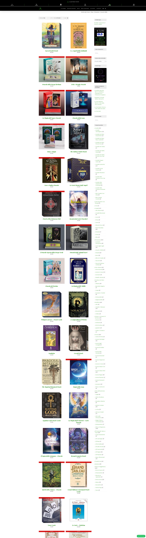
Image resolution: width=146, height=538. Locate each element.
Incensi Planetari (100, 377)
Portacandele (99, 297)
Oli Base (98, 441)
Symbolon (52, 353)
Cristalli (97, 208)
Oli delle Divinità (100, 447)
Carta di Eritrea (99, 337)
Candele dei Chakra (100, 146)
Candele (97, 128)
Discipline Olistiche (100, 401)
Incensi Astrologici (100, 339)
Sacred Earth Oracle (51, 51)
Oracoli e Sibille (99, 250)
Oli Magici (98, 452)
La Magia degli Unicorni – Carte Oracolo (78, 421)
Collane (97, 314)
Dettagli (58, 35)
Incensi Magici (99, 375)
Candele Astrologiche (99, 131)
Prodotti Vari (98, 461)
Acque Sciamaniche (100, 434)
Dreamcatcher (99, 473)
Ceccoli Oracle (78, 353)
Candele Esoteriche (100, 164)
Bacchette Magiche (100, 286)
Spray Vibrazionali (100, 457)
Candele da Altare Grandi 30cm (100, 135)
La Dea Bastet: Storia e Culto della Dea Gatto (100, 107)
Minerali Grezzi (99, 225)
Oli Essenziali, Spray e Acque (100, 431)
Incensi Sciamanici (100, 380)
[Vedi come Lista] (67, 18)
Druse (97, 220)
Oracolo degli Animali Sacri (78, 252)
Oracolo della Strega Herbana (51, 84)
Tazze (97, 490)
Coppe (97, 290)
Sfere (97, 237)
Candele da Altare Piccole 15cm (100, 143)
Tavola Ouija (99, 487)
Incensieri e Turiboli (100, 293)
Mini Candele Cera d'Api (100, 194)
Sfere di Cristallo (100, 258)
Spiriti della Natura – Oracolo (51, 490)
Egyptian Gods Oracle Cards (52, 420)
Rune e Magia (51, 152)
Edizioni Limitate (100, 405)
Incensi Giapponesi (100, 360)
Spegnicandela (99, 300)
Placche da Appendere (98, 476)
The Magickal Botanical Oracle (51, 387)
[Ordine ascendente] (52, 18)
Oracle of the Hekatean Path (52, 219)
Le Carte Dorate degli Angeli (78, 185)
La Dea (97, 409)
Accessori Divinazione (98, 242)
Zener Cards (52, 525)
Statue (97, 482)
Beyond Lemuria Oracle (78, 456)
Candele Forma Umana (99, 169)
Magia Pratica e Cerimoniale (99, 421)
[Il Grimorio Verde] (73, 1)
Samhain (97, 464)
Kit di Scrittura (99, 325)
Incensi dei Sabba (100, 347)
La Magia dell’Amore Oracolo (51, 118)
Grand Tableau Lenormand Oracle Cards (78, 491)
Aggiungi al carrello (48, 35)
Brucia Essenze (99, 470)
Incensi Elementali (100, 356)
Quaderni (98, 328)
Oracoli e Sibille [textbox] (100, 61)
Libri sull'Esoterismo (100, 391)
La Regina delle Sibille (79, 286)
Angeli (97, 394)
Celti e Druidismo (100, 397)
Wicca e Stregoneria (100, 427)
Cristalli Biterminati (100, 213)
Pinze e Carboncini (100, 387)
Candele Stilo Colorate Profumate (100, 188)
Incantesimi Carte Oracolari (79, 219)
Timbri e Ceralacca (100, 330)
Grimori (97, 320)
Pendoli (97, 253)
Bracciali (98, 311)
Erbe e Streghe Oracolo (78, 84)
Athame (97, 283)
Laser (97, 222)
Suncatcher (98, 485)
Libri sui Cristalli (100, 412)
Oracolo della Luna (79, 118)
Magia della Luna (78, 387)
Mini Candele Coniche (99, 198)
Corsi (96, 206)
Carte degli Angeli (100, 246)
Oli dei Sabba (99, 444)
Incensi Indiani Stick (100, 371)
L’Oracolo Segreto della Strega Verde (51, 252)
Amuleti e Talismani (100, 307)
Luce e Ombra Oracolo (52, 185)
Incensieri (98, 275)
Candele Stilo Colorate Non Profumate (99, 184)
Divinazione (98, 240)
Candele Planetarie (100, 172)
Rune (97, 255)
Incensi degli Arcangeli (99, 344)
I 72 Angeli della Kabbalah (78, 51)
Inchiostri (98, 322)
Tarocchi (98, 261)
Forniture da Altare (99, 280)
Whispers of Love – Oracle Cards (51, 320)
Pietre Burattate (99, 228)
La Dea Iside (98, 111)
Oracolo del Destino (51, 286)
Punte (97, 234)
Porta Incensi (99, 479)
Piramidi (98, 232)
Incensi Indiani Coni (100, 366)
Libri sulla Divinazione (98, 416)
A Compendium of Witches (78, 320)
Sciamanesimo (99, 424)
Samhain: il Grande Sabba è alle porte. (99, 98)
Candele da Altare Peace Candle (100, 139)
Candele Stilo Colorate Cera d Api (100, 177)
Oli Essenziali (99, 449)
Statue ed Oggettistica (100, 467)
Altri (97, 304)
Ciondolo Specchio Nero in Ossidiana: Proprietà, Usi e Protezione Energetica (100, 93)
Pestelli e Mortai (99, 277)
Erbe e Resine (98, 267)
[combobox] (100, 61)
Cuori (97, 217)
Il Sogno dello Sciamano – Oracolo (52, 456)
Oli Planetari (99, 454)
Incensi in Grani (99, 272)
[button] (105, 8)
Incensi (96, 334)
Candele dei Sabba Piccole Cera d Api (100, 155)
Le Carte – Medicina (78, 525)
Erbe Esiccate (99, 269)
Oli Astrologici (99, 439)
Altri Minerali (99, 210)
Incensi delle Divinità (98, 352)
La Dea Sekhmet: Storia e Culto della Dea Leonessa (99, 103)
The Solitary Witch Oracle (78, 152)
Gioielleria (97, 302)
